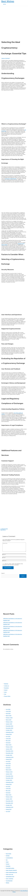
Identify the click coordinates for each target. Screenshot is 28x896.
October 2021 (9, 805)
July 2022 (8, 786)
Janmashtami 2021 (10, 876)
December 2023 (9, 751)
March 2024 (8, 744)
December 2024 (9, 726)
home (5, 692)
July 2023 (8, 761)
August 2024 (9, 734)
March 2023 (8, 769)
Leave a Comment (5, 58)
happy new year (9, 874)
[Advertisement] (14, 22)
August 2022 (9, 784)
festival (5, 690)
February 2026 (9, 717)
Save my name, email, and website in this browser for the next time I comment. (13, 564)
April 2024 (8, 742)
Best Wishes (7, 1)
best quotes (8, 853)
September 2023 (9, 757)
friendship (8, 866)
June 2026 (8, 711)
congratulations (9, 857)
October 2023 (9, 755)
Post (5, 694)
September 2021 (9, 807)
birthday (8, 855)
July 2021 (8, 811)
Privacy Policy (7, 696)
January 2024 (9, 748)
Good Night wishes (10, 868)
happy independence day (11, 872)
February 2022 (9, 796)
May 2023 (8, 765)
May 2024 (8, 740)
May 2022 (8, 790)
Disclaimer (6, 687)
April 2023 (8, 767)
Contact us (6, 685)
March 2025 (8, 719)
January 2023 (9, 773)
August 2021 (8, 809)
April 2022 (8, 792)
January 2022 (9, 798)
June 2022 (8, 788)
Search (3, 573)
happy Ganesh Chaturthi (11, 870)
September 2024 (9, 732)
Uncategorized (9, 880)
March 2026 (8, 715)
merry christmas (9, 878)
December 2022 (9, 776)
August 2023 (9, 759)
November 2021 (9, 803)
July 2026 (8, 709)
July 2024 (8, 736)
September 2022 (9, 782)
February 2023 (9, 771)
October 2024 (9, 730)
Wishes (7, 882)
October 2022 (9, 780)
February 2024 (9, 746)
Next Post (3, 529)
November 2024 (9, 728)
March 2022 (8, 794)
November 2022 (9, 778)
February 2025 (9, 721)
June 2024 (8, 738)
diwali (7, 861)
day (7, 859)
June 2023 (8, 763)
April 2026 (8, 713)
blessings (6, 683)
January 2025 (9, 723)
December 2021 (9, 801)
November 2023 (9, 753)
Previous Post (4, 528)
